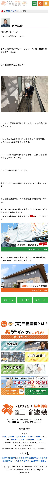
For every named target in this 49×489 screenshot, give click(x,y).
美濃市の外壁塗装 (9, 458)
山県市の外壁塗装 (38, 461)
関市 (4, 436)
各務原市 (30, 439)
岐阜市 (14, 439)
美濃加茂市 (21, 436)
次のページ (40, 300)
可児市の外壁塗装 (21, 461)
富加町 (30, 436)
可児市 (39, 439)
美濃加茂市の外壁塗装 (28, 458)
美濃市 (11, 436)
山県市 (21, 439)
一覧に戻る (24, 300)
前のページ (8, 300)
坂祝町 (38, 436)
